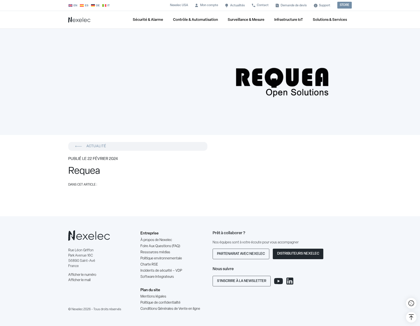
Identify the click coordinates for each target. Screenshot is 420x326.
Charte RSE (149, 264)
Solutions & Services (330, 20)
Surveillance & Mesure (246, 20)
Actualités (237, 5)
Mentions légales (153, 296)
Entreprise (149, 233)
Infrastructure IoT (288, 20)
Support (324, 5)
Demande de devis (294, 5)
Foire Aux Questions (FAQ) (160, 246)
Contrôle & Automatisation (195, 20)
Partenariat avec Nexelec (241, 254)
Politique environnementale (161, 258)
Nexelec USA (179, 5)
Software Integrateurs (157, 277)
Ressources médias (155, 252)
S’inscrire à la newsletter (241, 281)
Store (344, 5)
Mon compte (209, 5)
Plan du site (150, 290)
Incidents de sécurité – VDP (161, 271)
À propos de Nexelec (156, 240)
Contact (263, 5)
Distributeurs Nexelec (298, 253)
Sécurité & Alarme (148, 20)
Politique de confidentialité (160, 303)
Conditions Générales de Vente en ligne (170, 309)
